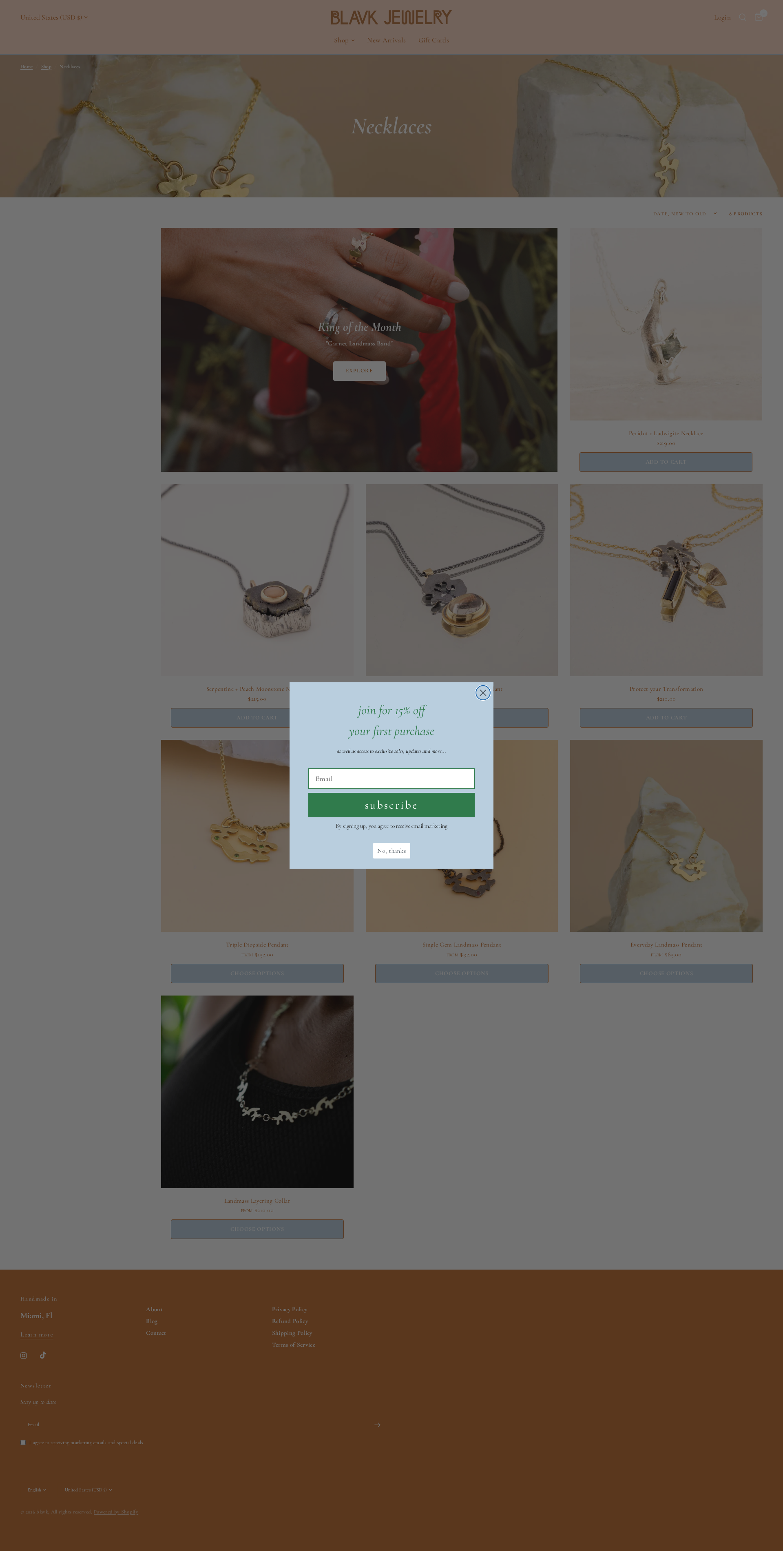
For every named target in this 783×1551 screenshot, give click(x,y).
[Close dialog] (483, 693)
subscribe (391, 805)
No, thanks (391, 851)
